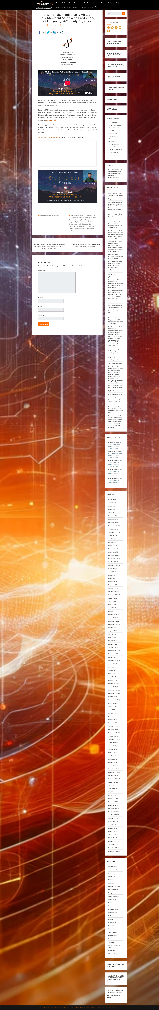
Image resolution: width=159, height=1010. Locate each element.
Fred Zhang (85, 220)
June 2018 (111, 788)
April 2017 (111, 834)
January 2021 (112, 687)
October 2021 (112, 657)
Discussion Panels (113, 883)
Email (40, 306)
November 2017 (113, 811)
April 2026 (111, 512)
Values (70, 3)
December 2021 (113, 650)
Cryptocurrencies (114, 144)
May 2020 (111, 713)
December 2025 (113, 522)
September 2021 (113, 660)
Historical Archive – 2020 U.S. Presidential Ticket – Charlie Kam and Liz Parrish (115, 978)
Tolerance (111, 942)
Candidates (101, 3)
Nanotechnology (114, 136)
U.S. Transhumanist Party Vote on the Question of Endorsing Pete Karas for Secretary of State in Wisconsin (115, 308)
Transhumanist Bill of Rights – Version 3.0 (114, 54)
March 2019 (111, 759)
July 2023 (111, 601)
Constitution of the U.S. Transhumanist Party (115, 42)
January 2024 (112, 588)
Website (41, 315)
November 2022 (113, 624)
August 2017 (112, 821)
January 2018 (112, 805)
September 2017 (113, 818)
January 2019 (112, 765)
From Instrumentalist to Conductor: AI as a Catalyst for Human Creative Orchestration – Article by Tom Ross (115, 397)
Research (111, 929)
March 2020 (111, 719)
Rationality (112, 155)
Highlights (110, 3)
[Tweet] (50, 32)
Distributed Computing (115, 886)
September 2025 (113, 532)
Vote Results (111, 950)
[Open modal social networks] (61, 32)
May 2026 (111, 509)
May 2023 (111, 604)
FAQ (117, 3)
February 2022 (112, 644)
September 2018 (113, 778)
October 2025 (112, 529)
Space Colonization (114, 128)
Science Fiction (112, 935)
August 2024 (112, 568)
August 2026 (112, 499)
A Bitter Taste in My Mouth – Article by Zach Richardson (115, 214)
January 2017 (112, 844)
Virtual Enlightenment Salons (50, 215)
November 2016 (113, 851)
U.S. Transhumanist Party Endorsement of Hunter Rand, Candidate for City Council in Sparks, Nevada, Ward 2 (115, 408)
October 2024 (112, 562)
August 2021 (112, 664)
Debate (110, 879)
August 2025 (112, 535)
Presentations (112, 922)
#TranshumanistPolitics (115, 173)
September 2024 (113, 565)
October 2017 (112, 815)
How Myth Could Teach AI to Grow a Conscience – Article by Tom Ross (115, 358)
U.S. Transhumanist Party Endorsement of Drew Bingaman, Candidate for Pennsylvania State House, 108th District (115, 319)
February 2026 (112, 516)
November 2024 (113, 558)
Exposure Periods (113, 889)
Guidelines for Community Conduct (115, 88)
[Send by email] (56, 32)
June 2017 (111, 828)
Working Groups (113, 954)
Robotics (111, 130)
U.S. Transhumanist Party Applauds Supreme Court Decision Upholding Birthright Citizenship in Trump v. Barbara (115, 223)
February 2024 (112, 585)
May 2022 (111, 637)
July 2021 (111, 667)
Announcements (112, 870)
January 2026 (112, 519)
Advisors (93, 3)
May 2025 (111, 542)
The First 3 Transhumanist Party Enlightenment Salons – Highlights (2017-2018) (85, 244)
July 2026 (111, 502)
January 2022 (112, 647)
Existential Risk (113, 152)
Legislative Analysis (113, 909)
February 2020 (112, 723)
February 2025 (112, 548)
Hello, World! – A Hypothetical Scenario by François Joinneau (115, 256)
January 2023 (112, 617)
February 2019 (112, 762)
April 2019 (111, 755)
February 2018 (112, 801)
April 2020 (111, 716)
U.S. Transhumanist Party (70, 25)
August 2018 (112, 782)
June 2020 (111, 709)
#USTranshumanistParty (115, 169)
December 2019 (113, 729)
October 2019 (112, 736)
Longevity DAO (88, 226)
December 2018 (113, 769)
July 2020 (111, 706)
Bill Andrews (87, 215)
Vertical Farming (114, 147)
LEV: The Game (112, 109)
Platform (76, 3)
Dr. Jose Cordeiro (74, 220)
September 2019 (113, 739)
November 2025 (113, 525)
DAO (94, 215)
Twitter (90, 7)
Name (40, 298)
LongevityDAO (51, 120)
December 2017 (113, 808)
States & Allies (60, 7)
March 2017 (111, 838)
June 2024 (111, 575)
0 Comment (84, 25)
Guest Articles (112, 899)
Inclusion (110, 902)
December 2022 (113, 621)
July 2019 (111, 746)
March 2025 (111, 545)
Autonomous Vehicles (115, 138)
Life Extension (113, 122)
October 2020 (112, 696)
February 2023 (112, 614)
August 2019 (112, 742)
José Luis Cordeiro (81, 224)
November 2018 (113, 772)
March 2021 (111, 680)
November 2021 (113, 654)
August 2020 (112, 703)
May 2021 (111, 673)
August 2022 (112, 631)
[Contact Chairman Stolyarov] (108, 31)
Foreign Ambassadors (114, 893)
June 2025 (111, 539)
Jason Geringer (82, 222)
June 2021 (111, 670)
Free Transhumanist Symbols (113, 77)
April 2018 (111, 795)
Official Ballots (112, 912)
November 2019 (113, 732)
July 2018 (111, 785)
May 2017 (111, 831)
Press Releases (112, 925)
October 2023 (112, 591)
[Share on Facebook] (41, 32)
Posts (63, 3)
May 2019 (111, 752)
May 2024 (111, 578)
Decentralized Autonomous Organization (82, 218)
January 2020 (112, 726)
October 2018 (112, 775)
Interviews (111, 906)
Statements (111, 939)
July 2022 (111, 634)
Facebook (83, 7)
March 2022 (111, 640)
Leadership (85, 3)
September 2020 (113, 700)
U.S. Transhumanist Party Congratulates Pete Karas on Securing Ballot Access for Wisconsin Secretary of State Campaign (115, 234)
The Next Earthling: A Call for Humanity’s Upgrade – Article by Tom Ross (115, 350)
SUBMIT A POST (112, 99)
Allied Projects (112, 866)
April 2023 (111, 608)
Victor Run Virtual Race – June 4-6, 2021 (115, 965)
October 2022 (112, 627)
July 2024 (111, 571)
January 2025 (112, 552)
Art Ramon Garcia (77, 215)
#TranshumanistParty (114, 171)
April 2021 (111, 677)
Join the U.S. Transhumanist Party (49, 137)
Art (109, 873)
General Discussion (113, 896)
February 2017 (112, 841)
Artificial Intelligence (115, 125)
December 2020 (113, 690)
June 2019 (111, 749)
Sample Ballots (112, 932)
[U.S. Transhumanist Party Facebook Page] (108, 27)
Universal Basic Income (115, 149)
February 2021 (112, 683)
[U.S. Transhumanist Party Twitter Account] (112, 27)
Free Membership (72, 7)
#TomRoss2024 (112, 175)
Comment (41, 271)
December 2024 (113, 555)
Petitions (110, 916)
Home (58, 3)
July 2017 (111, 825)
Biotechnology (113, 133)
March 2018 (111, 798)
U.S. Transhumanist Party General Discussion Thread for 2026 (115, 455)
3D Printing (112, 141)
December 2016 (113, 848)
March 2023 (111, 611)
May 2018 (111, 792)
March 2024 (111, 581)
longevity (79, 226)
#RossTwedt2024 (113, 177)
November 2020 (113, 693)
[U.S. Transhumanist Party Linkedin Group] (116, 27)
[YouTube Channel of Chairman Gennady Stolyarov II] (120, 27)
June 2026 (111, 506)
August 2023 (112, 598)
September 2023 (113, 594)
